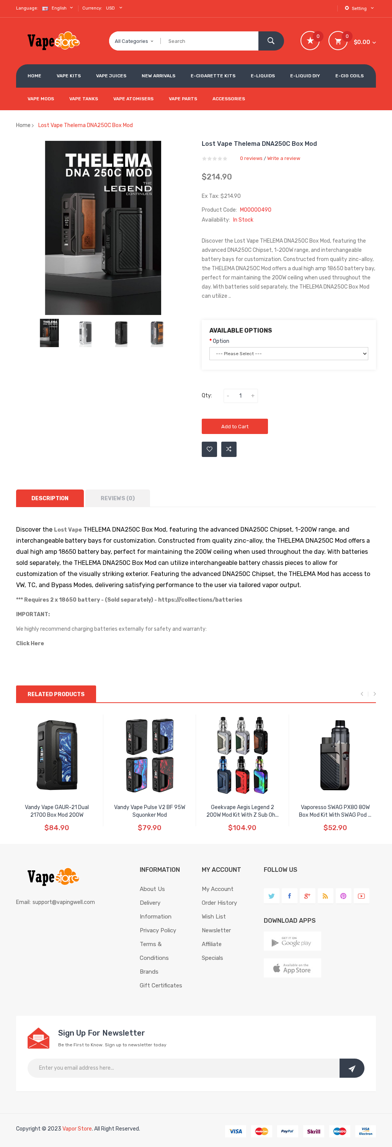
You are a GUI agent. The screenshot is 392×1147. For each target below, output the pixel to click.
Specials (212, 957)
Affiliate (212, 944)
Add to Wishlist (209, 449)
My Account (218, 889)
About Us (152, 889)
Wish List (214, 916)
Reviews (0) (118, 498)
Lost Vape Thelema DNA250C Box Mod (85, 125)
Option (221, 341)
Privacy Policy (158, 930)
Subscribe (352, 1068)
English (60, 8)
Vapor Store (77, 1129)
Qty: (207, 395)
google (307, 896)
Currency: (92, 8)
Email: (23, 902)
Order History (219, 902)
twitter (271, 896)
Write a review (283, 158)
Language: (27, 8)
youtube (361, 896)
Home (23, 125)
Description (50, 498)
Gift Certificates (161, 985)
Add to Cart (234, 426)
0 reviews (251, 158)
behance (325, 896)
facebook (289, 896)
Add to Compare (229, 449)
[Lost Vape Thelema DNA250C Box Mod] (49, 333)
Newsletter (216, 930)
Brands (149, 971)
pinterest (343, 896)
